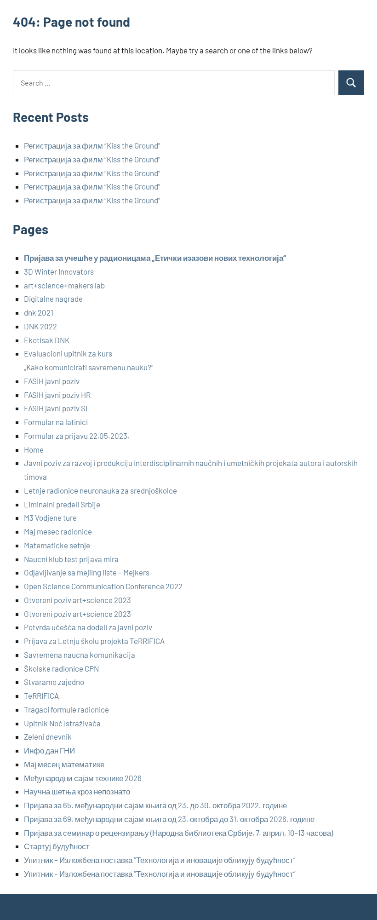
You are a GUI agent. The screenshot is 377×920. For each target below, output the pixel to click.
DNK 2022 (40, 326)
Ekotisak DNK (46, 340)
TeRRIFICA (41, 695)
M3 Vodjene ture (50, 517)
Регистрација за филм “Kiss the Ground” (92, 145)
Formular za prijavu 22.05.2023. (77, 435)
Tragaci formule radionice (66, 709)
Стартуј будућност (57, 846)
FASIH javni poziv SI (55, 408)
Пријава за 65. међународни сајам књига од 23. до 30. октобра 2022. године (155, 805)
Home (34, 449)
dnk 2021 (38, 312)
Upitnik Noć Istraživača (62, 723)
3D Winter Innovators (59, 271)
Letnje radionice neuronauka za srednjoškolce (100, 490)
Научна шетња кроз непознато (77, 791)
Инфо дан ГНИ (49, 750)
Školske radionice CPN (61, 668)
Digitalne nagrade (53, 298)
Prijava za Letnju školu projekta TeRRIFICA (94, 640)
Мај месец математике (64, 764)
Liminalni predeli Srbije (62, 504)
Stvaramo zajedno (54, 681)
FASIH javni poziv (52, 380)
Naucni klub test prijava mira (71, 559)
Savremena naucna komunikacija (79, 654)
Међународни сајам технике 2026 (83, 777)
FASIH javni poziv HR (57, 394)
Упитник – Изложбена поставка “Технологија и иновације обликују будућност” (160, 859)
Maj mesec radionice (58, 531)
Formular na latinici (56, 421)
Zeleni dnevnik (48, 736)
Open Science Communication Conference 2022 (103, 586)
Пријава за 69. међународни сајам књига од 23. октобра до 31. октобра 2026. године (169, 818)
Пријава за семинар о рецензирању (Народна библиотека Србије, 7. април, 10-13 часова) (178, 832)
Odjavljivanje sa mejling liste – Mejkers (86, 572)
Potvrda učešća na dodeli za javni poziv (88, 627)
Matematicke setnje (57, 545)
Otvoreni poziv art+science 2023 (77, 599)
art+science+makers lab (64, 285)
